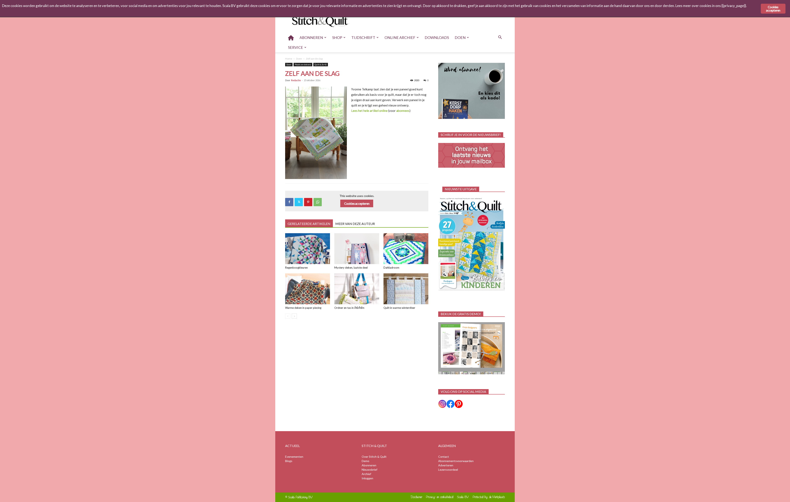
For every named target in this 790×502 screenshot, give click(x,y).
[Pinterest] (308, 202)
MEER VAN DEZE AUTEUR (355, 224)
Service (295, 47)
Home (288, 58)
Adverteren (445, 465)
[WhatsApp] (318, 202)
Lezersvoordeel (448, 469)
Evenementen (294, 456)
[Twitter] (299, 202)
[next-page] (294, 316)
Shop (337, 37)
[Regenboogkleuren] (307, 248)
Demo (365, 461)
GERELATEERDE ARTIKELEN (309, 224)
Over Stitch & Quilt (374, 456)
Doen (460, 37)
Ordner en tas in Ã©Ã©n (349, 307)
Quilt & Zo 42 (321, 64)
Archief (366, 474)
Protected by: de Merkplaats (489, 497)
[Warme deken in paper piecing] (307, 288)
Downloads (437, 37)
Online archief (400, 37)
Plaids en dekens (303, 64)
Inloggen (367, 478)
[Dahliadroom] (405, 248)
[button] (500, 38)
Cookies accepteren (356, 203)
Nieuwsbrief (369, 469)
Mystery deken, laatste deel (351, 267)
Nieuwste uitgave (461, 189)
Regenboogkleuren (296, 267)
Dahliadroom (391, 267)
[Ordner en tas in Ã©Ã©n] (356, 288)
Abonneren (311, 37)
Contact (443, 456)
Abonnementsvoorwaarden (456, 461)
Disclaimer (416, 497)
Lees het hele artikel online (369, 110)
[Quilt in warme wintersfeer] (405, 288)
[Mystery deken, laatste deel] (356, 248)
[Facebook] (289, 202)
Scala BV (463, 497)
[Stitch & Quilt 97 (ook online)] (471, 244)
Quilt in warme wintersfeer (399, 307)
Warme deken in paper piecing (303, 307)
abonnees (402, 110)
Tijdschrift (363, 37)
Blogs (288, 461)
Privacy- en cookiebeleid (439, 497)
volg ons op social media (463, 391)
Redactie (296, 80)
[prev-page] (287, 316)
